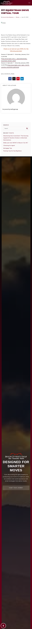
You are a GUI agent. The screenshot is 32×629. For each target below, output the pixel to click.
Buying (17, 17)
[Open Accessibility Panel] (3, 625)
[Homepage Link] (6, 2)
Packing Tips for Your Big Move (12, 151)
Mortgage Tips (7, 148)
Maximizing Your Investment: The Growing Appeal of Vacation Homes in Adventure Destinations (15, 138)
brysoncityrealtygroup (8, 17)
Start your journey (16, 488)
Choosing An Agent (9, 145)
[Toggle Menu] (29, 3)
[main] (16, 80)
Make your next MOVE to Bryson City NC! (15, 142)
